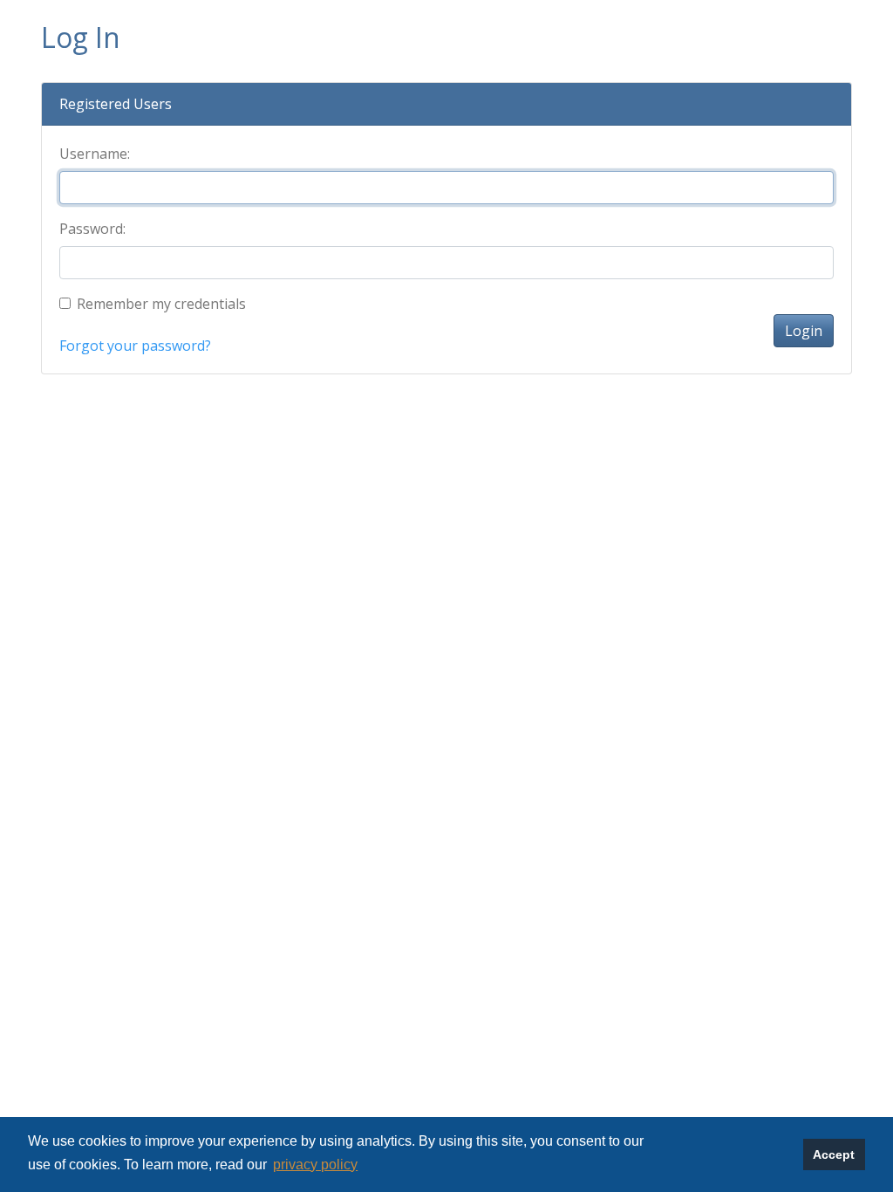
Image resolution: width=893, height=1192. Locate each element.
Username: (94, 153)
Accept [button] (834, 1154)
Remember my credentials (161, 303)
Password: (92, 228)
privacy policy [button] (315, 1164)
